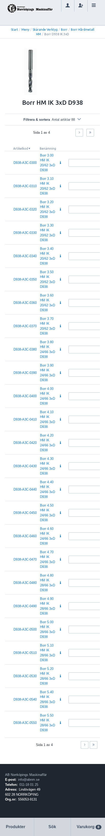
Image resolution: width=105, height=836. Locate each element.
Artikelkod (20, 148)
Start (14, 29)
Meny (25, 29)
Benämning (48, 148)
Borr (64, 29)
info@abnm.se (29, 779)
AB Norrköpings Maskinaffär (26, 775)
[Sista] (90, 132)
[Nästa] (79, 132)
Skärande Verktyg (45, 29)
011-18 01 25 (28, 785)
